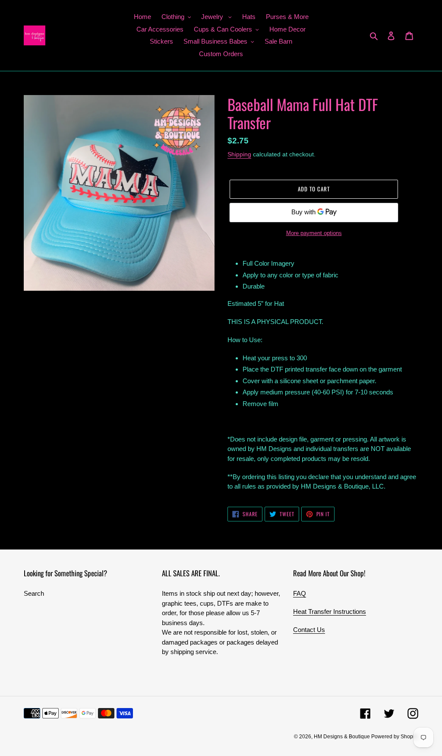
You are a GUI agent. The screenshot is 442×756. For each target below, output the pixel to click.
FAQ (299, 593)
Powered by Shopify (394, 737)
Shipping (239, 154)
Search (34, 593)
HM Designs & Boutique (342, 737)
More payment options (314, 233)
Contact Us (309, 629)
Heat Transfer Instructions (329, 611)
